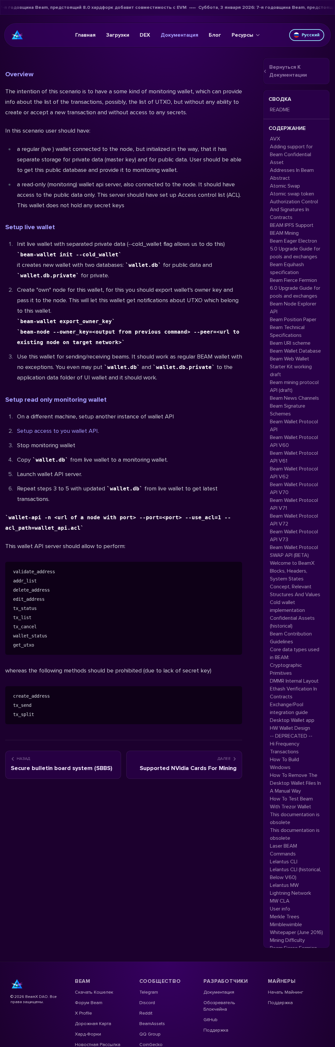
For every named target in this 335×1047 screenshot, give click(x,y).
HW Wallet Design (290, 728)
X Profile (83, 1013)
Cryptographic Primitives (286, 669)
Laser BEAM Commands (283, 850)
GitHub (210, 1019)
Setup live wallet (30, 227)
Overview (19, 74)
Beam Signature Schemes (287, 410)
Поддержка (215, 1030)
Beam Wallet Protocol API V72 (294, 520)
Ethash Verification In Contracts (293, 693)
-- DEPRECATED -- (291, 736)
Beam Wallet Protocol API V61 (294, 457)
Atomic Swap (285, 186)
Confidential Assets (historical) (292, 622)
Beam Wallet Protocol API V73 (294, 535)
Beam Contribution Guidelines (291, 638)
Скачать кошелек (94, 992)
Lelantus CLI (283, 861)
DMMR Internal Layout (294, 681)
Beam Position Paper (293, 319)
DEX (145, 35)
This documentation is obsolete (295, 818)
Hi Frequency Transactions (284, 748)
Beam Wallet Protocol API (294, 425)
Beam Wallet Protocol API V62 (294, 473)
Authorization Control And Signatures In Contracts (294, 209)
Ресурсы (242, 35)
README (280, 109)
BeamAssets (152, 1023)
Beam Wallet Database (295, 351)
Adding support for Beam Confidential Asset (291, 154)
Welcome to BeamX (292, 563)
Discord (147, 1002)
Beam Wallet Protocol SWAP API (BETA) (294, 551)
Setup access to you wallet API (57, 430)
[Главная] (17, 35)
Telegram (148, 992)
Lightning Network (290, 893)
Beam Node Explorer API (293, 308)
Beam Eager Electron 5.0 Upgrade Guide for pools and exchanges (295, 249)
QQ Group (150, 1034)
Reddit (145, 1013)
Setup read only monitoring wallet (56, 400)
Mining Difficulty (287, 940)
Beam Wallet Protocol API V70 (294, 488)
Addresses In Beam (292, 170)
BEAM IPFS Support (291, 225)
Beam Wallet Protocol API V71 (294, 504)
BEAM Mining (284, 233)
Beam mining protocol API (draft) (294, 386)
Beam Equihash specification (287, 268)
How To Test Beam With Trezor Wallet (291, 803)
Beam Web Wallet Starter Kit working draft (291, 367)
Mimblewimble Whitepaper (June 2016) (296, 928)
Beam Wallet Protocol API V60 (294, 441)
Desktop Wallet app (292, 720)
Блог (215, 35)
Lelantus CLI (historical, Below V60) (295, 873)
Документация (179, 35)
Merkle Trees (284, 916)
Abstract (280, 178)
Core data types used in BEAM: (294, 653)
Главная (85, 35)
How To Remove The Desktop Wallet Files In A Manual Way (295, 783)
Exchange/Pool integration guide (289, 708)
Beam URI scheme (290, 343)
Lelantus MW (284, 885)
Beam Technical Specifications (287, 331)
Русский (311, 35)
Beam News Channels (294, 398)
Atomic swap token (292, 194)
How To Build (284, 759)
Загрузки (117, 35)
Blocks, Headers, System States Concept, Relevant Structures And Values (295, 583)
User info (280, 909)
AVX (275, 139)
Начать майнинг (285, 992)
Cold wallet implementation (287, 606)
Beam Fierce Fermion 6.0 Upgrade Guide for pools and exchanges (295, 288)
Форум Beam (88, 1002)
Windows (280, 767)
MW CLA (280, 901)
